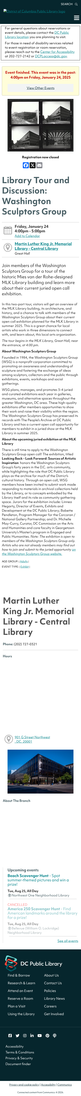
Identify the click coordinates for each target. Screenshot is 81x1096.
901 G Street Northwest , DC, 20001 (32, 739)
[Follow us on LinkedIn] (32, 1035)
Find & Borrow (19, 975)
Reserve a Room (20, 998)
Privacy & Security (19, 1058)
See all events (67, 941)
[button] (76, 17)
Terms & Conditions (19, 1052)
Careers (50, 1006)
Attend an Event (20, 990)
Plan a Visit (16, 1006)
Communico (64, 1085)
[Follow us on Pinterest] (47, 1035)
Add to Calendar (27, 236)
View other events (40, 88)
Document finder (18, 1064)
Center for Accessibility (57, 52)
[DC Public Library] (33, 963)
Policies (50, 990)
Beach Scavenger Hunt (38, 880)
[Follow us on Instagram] (25, 1035)
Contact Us (53, 983)
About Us (51, 975)
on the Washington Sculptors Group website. (39, 551)
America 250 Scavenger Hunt (42, 913)
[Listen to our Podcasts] (54, 1035)
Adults (24, 561)
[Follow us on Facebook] (10, 1035)
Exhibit (25, 566)
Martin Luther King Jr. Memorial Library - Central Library (43, 246)
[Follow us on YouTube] (39, 1035)
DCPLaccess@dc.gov (51, 56)
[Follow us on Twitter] (17, 1035)
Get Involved (54, 1014)
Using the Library (21, 1014)
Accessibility (14, 1046)
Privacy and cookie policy (24, 1085)
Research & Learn (21, 983)
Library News (54, 998)
